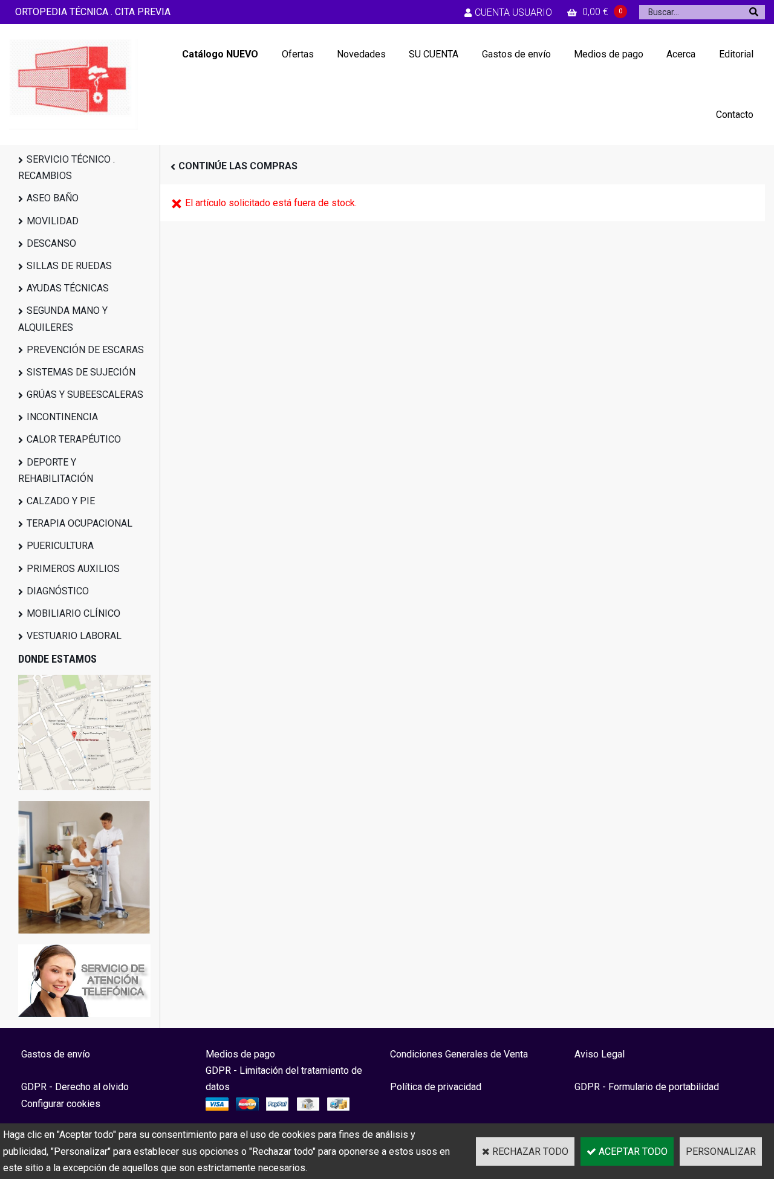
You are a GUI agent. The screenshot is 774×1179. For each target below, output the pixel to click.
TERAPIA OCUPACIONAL (79, 523)
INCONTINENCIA (62, 417)
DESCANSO (51, 243)
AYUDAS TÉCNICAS (68, 288)
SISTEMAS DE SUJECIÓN (81, 372)
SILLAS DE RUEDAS (69, 265)
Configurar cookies (60, 1103)
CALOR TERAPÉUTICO (74, 439)
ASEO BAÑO (53, 198)
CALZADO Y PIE (61, 501)
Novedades (361, 54)
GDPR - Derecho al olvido (75, 1087)
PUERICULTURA (60, 545)
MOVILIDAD (53, 221)
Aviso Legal (599, 1054)
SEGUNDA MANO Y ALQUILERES (63, 319)
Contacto (734, 114)
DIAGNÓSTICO (58, 591)
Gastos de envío (516, 54)
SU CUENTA (433, 54)
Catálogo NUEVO (220, 54)
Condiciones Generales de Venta (459, 1054)
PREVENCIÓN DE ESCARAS (85, 350)
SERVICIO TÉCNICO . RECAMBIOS (66, 167)
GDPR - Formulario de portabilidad (646, 1087)
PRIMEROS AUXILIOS (73, 568)
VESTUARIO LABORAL (74, 635)
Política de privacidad (435, 1087)
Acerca (680, 54)
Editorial (736, 54)
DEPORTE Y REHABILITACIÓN (55, 470)
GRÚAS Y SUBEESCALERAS (85, 394)
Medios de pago (608, 54)
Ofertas (298, 54)
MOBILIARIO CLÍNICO (73, 613)
